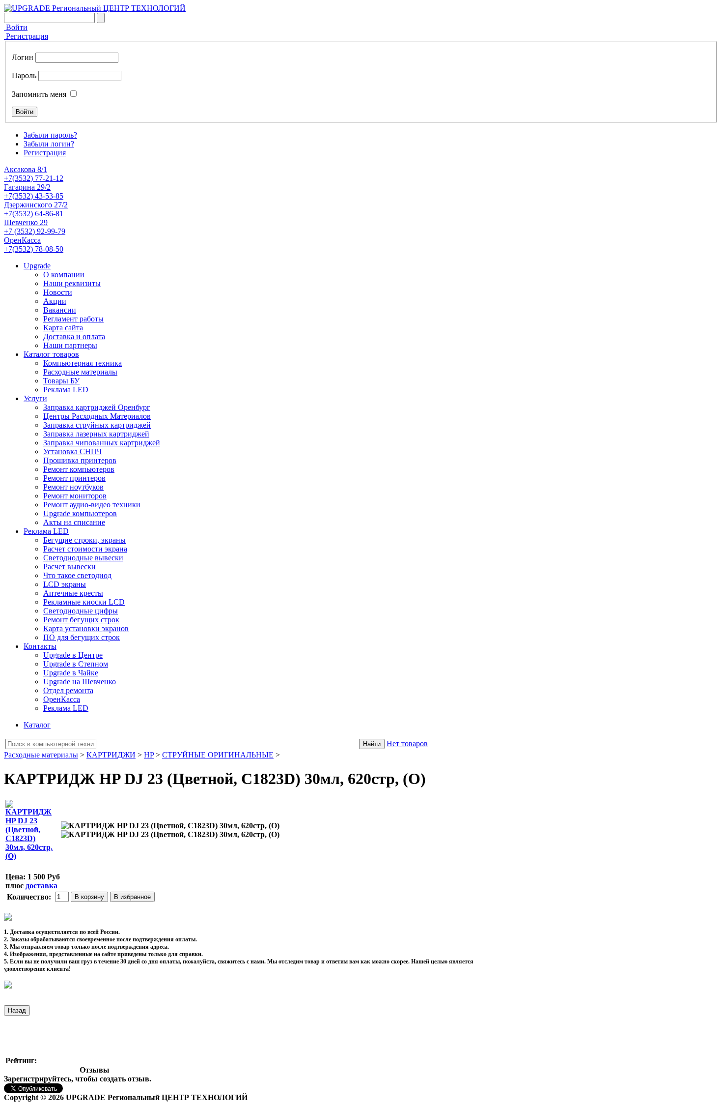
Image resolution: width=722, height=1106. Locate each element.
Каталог (37, 725)
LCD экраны (64, 584)
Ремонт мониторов (75, 496)
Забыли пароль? (50, 135)
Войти (16, 27)
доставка (41, 885)
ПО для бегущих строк (81, 637)
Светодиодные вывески (83, 557)
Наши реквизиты (72, 283)
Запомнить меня (39, 94)
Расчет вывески (69, 566)
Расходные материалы (80, 372)
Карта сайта (63, 327)
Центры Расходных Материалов (97, 416)
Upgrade (37, 266)
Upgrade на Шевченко (79, 681)
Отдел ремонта (68, 690)
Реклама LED (65, 389)
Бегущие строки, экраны (84, 540)
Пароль (24, 75)
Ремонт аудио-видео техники (91, 504)
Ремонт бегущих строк (81, 619)
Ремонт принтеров (74, 478)
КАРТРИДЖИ (111, 755)
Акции (54, 301)
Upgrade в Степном (75, 664)
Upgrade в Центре (73, 655)
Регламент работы (73, 319)
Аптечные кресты (73, 593)
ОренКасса (61, 699)
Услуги (35, 398)
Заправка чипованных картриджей (101, 442)
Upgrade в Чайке (70, 673)
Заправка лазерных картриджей (96, 434)
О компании (63, 274)
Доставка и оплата (74, 336)
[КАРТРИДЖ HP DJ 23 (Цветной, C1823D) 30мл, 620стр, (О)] (170, 825)
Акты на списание (74, 522)
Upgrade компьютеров (80, 513)
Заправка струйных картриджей (97, 425)
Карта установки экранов (86, 628)
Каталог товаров (51, 354)
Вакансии (59, 310)
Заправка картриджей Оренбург (96, 407)
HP (149, 755)
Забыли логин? (49, 144)
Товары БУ (61, 381)
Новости (57, 292)
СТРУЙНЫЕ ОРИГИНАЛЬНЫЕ (218, 755)
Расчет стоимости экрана (85, 549)
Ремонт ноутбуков (73, 487)
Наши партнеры (70, 345)
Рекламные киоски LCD (84, 602)
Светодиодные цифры (80, 611)
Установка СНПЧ (72, 451)
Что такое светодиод (77, 575)
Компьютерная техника (82, 363)
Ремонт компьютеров (78, 469)
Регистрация (26, 36)
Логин (22, 57)
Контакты (40, 646)
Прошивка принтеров (79, 460)
